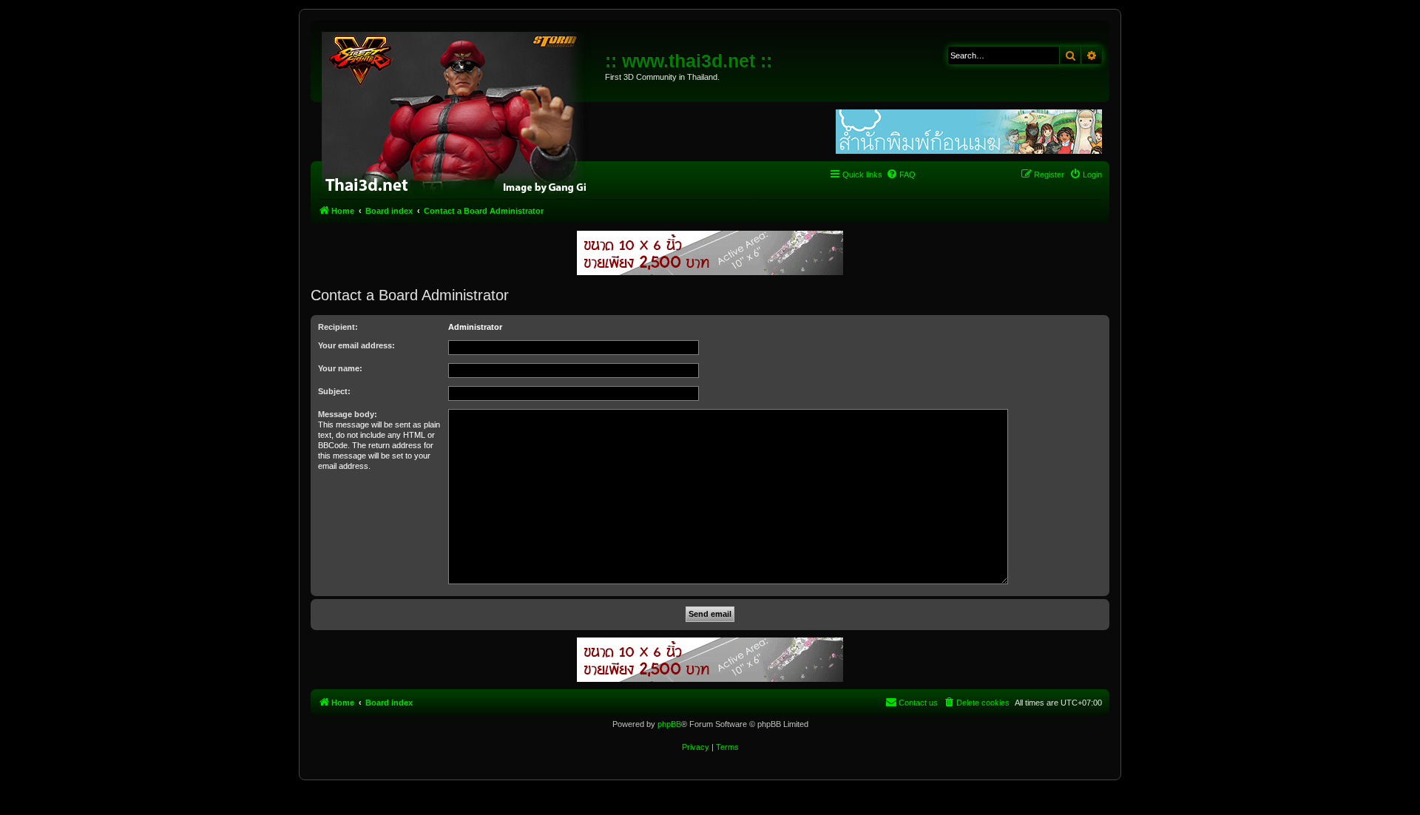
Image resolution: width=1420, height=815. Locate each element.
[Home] (459, 110)
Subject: (334, 391)
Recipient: (338, 326)
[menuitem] (901, 174)
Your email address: (356, 345)
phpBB (669, 724)
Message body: (347, 414)
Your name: (340, 368)
